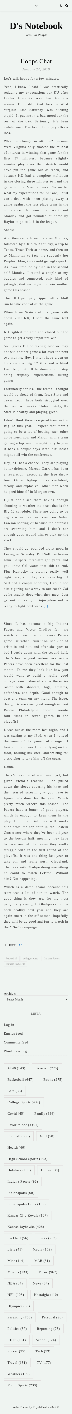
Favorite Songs (23, 1125)
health (16, 1147)
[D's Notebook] (36, 29)
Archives (10, 993)
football (18, 1136)
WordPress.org (15, 1051)
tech (43, 1351)
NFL (15, 1295)
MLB (42, 1261)
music (47, 1272)
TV (44, 1362)
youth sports (22, 1385)
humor (50, 1170)
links (47, 1238)
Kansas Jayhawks (15, 963)
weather (18, 1374)
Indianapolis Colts (26, 1204)
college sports (30, 958)
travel (17, 1362)
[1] (46, 606)
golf (47, 1136)
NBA (15, 1283)
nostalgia (46, 1295)
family (44, 1113)
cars (14, 1091)
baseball (46, 1068)
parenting (19, 1317)
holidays (19, 1170)
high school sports (27, 1159)
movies (17, 1272)
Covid (15, 1113)
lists (15, 1249)
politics (17, 1329)
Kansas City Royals (27, 1215)
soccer (16, 1351)
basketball (11, 958)
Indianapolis (20, 1193)
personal (52, 1317)
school (46, 1340)
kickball (17, 1238)
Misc (15, 1261)
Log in (9, 1025)
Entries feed (13, 1033)
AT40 (16, 1068)
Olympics (18, 1306)
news (41, 1283)
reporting (48, 1329)
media (42, 1249)
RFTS (16, 1340)
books (53, 1079)
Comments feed (16, 1042)
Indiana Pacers (52, 958)
